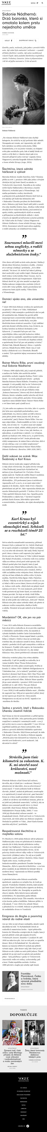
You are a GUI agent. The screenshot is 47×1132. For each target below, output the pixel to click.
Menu (33, 3)
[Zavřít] (44, 1129)
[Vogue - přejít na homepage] (6, 3)
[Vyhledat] (42, 3)
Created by (21, 1126)
